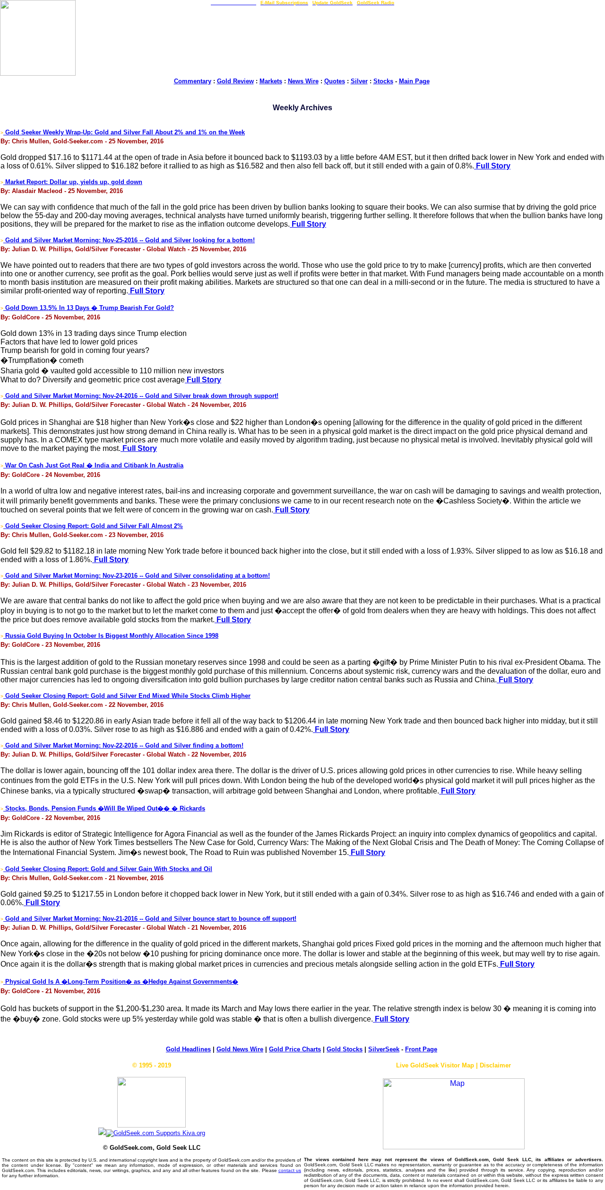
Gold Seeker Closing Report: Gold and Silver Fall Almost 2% (93, 525)
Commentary (192, 81)
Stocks (383, 81)
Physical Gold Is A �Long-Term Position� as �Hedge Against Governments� (120, 981)
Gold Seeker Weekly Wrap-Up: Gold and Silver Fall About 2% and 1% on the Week (124, 132)
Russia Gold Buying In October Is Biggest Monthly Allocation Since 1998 (110, 635)
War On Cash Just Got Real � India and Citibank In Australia (93, 465)
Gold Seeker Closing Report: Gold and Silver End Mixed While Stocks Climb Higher (127, 695)
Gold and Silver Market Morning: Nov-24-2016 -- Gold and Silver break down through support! (140, 395)
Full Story (492, 166)
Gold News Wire (239, 1049)
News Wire (303, 81)
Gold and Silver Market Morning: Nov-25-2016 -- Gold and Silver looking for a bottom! (129, 240)
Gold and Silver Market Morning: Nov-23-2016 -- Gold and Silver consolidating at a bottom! (136, 575)
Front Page (421, 1049)
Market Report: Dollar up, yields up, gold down (72, 181)
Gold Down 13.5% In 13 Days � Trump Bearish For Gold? (88, 307)
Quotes (334, 81)
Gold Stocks (345, 1049)
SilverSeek (383, 1049)
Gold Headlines (188, 1049)
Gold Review (235, 81)
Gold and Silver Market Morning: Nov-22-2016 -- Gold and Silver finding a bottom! (123, 745)
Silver (359, 81)
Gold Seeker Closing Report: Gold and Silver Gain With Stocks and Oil (107, 869)
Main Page (414, 81)
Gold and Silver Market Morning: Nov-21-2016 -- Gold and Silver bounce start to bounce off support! (149, 918)
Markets (270, 81)
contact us (289, 1170)
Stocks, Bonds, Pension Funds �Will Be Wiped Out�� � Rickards (104, 808)
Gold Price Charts (295, 1049)
